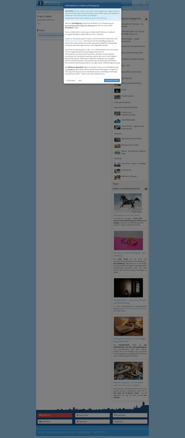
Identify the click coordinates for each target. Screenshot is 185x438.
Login (80, 80)
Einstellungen (70, 80)
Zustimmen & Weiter (112, 80)
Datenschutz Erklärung (98, 18)
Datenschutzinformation (74, 41)
